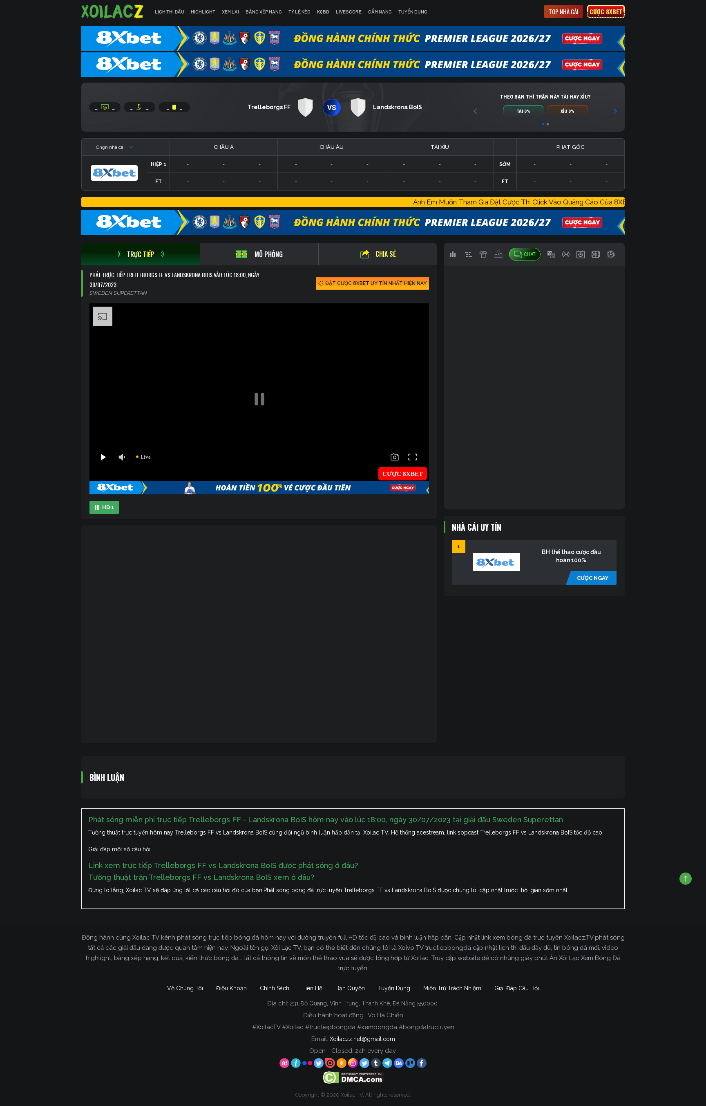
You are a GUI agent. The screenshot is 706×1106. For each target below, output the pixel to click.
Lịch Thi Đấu (169, 11)
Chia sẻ (385, 254)
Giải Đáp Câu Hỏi (516, 988)
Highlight (203, 11)
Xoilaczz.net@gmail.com (362, 1039)
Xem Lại (230, 11)
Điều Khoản (231, 988)
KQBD (323, 11)
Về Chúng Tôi (185, 988)
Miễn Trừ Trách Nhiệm (452, 988)
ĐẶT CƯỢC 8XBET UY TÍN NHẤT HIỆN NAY (376, 283)
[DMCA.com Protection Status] (353, 1077)
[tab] (140, 254)
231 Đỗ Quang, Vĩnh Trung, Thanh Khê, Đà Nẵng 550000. (364, 1003)
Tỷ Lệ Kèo (299, 11)
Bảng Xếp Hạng (264, 11)
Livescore (349, 11)
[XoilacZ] (113, 11)
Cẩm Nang (380, 11)
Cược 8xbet (606, 11)
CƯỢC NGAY (592, 578)
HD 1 (108, 507)
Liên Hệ (312, 988)
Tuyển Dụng (412, 11)
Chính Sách (274, 988)
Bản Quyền (350, 988)
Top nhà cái (564, 11)
